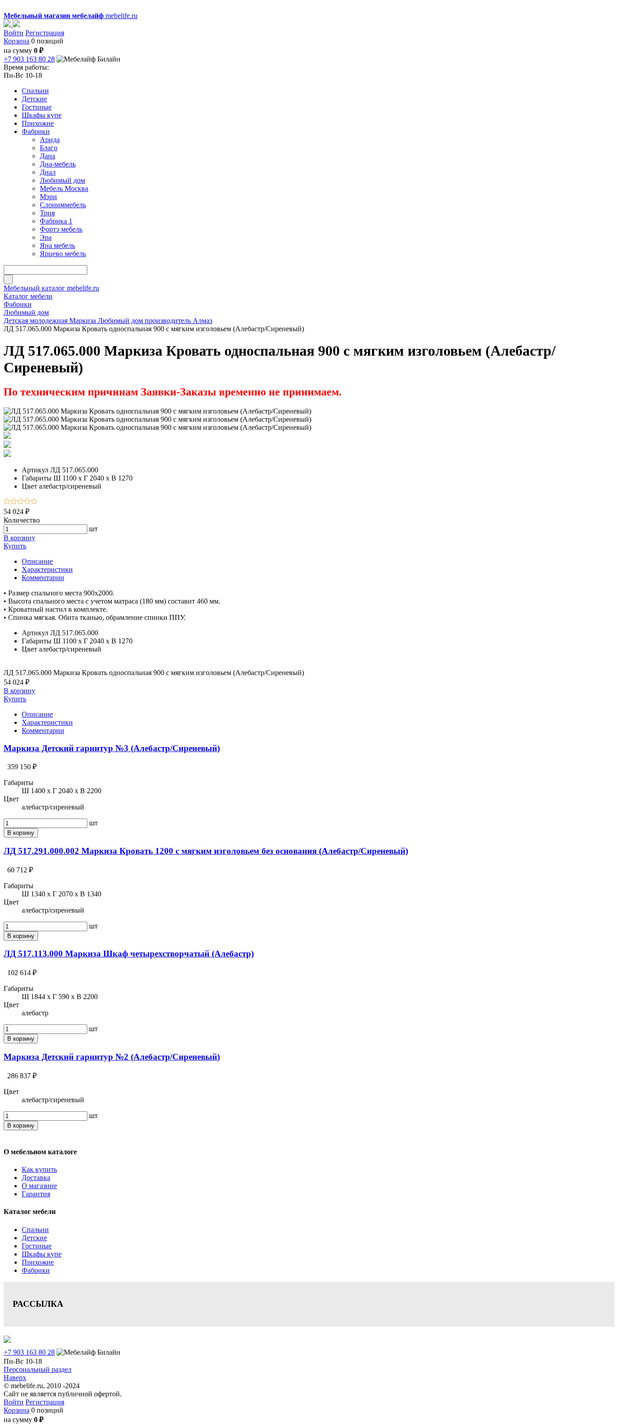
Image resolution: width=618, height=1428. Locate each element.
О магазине (39, 1186)
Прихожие (38, 1262)
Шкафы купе (42, 1254)
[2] (13, 502)
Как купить (39, 1169)
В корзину (19, 538)
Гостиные (37, 1246)
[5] (34, 502)
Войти (14, 33)
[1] (7, 502)
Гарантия (36, 1194)
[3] (20, 502)
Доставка (36, 1177)
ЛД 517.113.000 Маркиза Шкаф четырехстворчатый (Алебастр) (129, 953)
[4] (27, 502)
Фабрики (36, 1270)
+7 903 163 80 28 (29, 59)
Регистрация (44, 33)
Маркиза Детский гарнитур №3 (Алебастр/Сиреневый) (112, 748)
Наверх (15, 1377)
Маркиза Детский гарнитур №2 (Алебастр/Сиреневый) (112, 1056)
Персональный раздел (37, 1369)
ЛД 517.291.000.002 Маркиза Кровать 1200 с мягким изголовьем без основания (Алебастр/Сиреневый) (206, 851)
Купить (15, 546)
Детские (34, 1238)
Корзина (16, 41)
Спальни (35, 1229)
